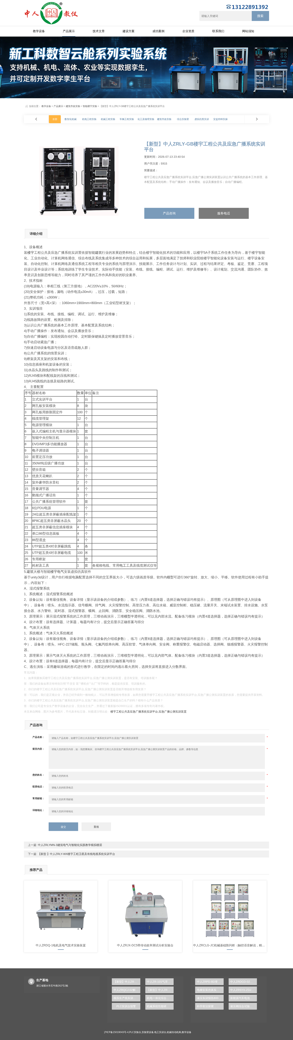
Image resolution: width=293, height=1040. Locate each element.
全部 (54, 119)
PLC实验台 (135, 1032)
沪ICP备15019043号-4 (116, 1032)
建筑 (98, 253)
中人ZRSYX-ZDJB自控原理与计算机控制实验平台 (243, 989)
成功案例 (158, 31)
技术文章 (99, 31)
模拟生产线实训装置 (126, 998)
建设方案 (129, 31)
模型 (170, 577)
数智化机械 (71, 119)
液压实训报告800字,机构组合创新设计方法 (210, 998)
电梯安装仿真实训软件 (210, 989)
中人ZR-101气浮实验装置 (160, 981)
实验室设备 (148, 1032)
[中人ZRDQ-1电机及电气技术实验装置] (60, 910)
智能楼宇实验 (90, 106)
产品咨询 (169, 213)
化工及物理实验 (146, 119)
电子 (35, 450)
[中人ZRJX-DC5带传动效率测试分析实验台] (145, 910)
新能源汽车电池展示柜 (243, 998)
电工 (122, 565)
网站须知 (248, 31)
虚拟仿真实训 (202, 119)
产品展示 (69, 31)
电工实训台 (160, 1032)
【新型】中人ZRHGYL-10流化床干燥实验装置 (160, 989)
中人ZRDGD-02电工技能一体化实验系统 (243, 981)
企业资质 (188, 31)
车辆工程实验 (127, 119)
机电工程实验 (89, 119)
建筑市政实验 (73, 106)
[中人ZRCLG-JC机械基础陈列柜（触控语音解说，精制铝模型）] (230, 910)
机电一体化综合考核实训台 (160, 998)
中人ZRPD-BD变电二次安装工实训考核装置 (210, 981)
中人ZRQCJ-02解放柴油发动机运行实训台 (127, 989)
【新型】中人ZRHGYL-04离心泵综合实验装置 (127, 981)
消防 (115, 611)
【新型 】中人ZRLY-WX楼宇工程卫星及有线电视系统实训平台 (76, 854)
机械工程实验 (108, 119)
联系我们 (218, 31)
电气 (60, 572)
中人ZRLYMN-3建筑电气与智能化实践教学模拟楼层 (69, 845)
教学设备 (39, 31)
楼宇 (30, 253)
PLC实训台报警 (126, 1006)
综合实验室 (183, 119)
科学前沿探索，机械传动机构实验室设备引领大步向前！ (210, 1006)
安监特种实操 (220, 119)
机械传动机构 (174, 1032)
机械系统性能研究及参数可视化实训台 (160, 1006)
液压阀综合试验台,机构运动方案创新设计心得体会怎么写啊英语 (243, 1006)
